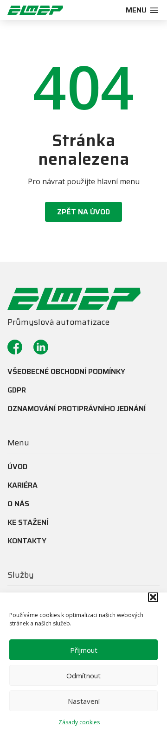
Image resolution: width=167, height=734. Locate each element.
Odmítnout (83, 675)
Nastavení (84, 701)
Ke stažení (27, 522)
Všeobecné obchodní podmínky (66, 371)
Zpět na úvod (83, 212)
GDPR (16, 390)
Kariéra (22, 485)
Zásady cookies (79, 722)
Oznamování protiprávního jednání (76, 408)
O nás (18, 503)
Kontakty (26, 541)
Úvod (17, 466)
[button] (153, 597)
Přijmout (83, 650)
